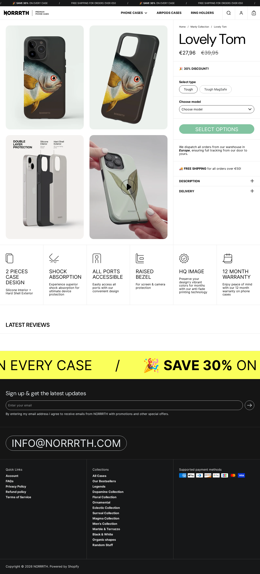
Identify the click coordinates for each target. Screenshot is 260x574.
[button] (228, 13)
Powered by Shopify (64, 566)
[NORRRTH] (26, 13)
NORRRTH (40, 566)
